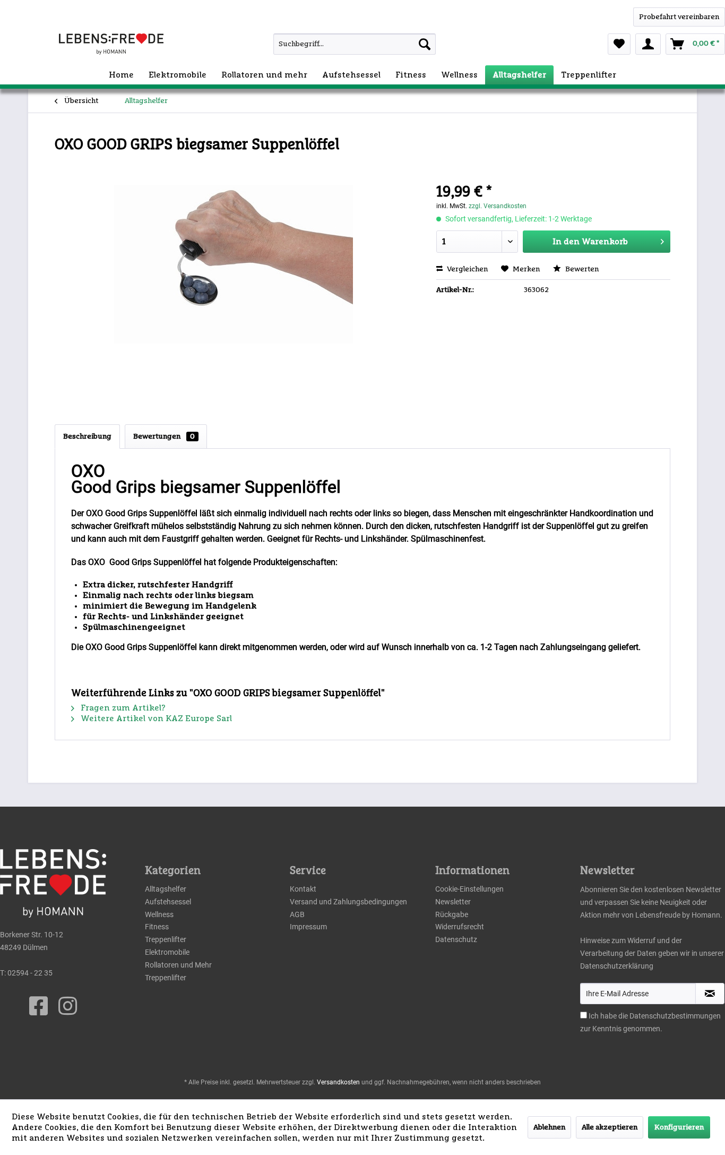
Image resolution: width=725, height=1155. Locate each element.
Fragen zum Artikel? (122, 708)
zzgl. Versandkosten (498, 206)
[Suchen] (424, 44)
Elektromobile (167, 952)
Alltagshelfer (165, 889)
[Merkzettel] (619, 44)
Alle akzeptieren (609, 1127)
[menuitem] (333, 44)
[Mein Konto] (648, 44)
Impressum (308, 926)
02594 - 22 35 (30, 973)
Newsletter (453, 901)
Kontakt (303, 889)
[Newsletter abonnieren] (709, 993)
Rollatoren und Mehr (178, 965)
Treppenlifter (165, 939)
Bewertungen (164, 436)
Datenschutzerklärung (616, 966)
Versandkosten (338, 1082)
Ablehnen (549, 1127)
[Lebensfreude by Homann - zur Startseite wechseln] (111, 44)
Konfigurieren (679, 1127)
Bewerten (581, 269)
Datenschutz (456, 939)
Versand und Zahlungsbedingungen (348, 901)
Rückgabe (451, 914)
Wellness (159, 914)
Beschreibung (87, 436)
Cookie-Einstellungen (469, 889)
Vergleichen (466, 269)
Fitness (157, 926)
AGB (297, 914)
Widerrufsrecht (459, 926)
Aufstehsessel (168, 901)
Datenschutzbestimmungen (675, 1016)
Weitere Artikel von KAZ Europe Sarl (155, 718)
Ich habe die (609, 1016)
